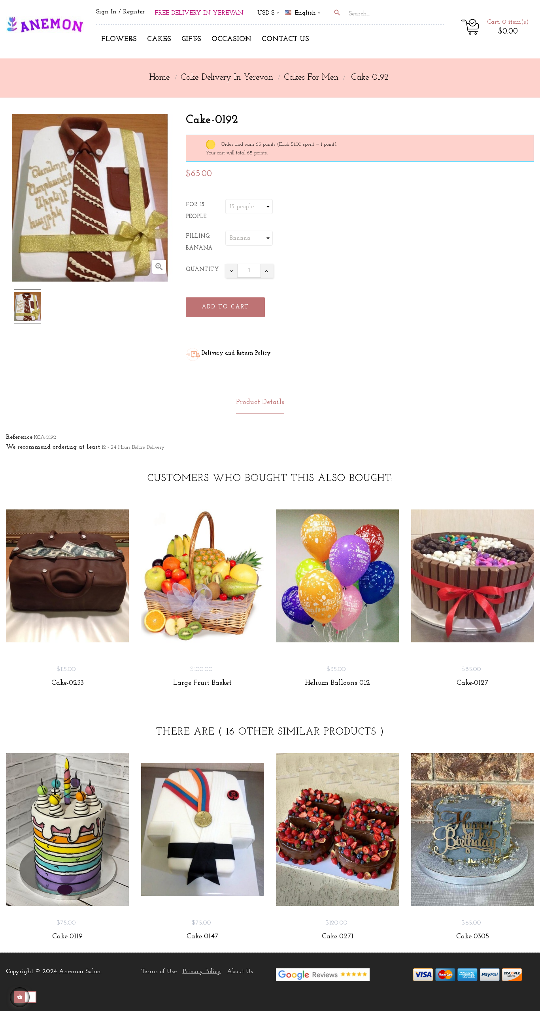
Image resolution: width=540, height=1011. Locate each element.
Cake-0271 (337, 936)
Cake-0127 (472, 683)
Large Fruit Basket (202, 683)
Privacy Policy (202, 971)
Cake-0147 (202, 936)
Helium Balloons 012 (337, 683)
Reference (19, 437)
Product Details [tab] (260, 402)
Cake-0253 (67, 683)
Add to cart (225, 307)
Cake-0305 (472, 936)
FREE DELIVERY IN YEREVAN (199, 13)
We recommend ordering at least (53, 447)
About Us (240, 971)
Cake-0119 (67, 936)
